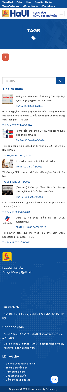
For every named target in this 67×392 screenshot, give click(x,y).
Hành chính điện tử (15, 371)
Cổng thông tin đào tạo (18, 379)
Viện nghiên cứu (30, 6)
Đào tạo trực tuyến (16, 375)
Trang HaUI (7, 2)
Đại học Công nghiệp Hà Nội (21, 363)
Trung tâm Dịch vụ (10, 6)
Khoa (28, 2)
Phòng (19, 2)
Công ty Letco (48, 6)
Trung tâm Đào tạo (43, 2)
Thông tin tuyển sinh (16, 367)
